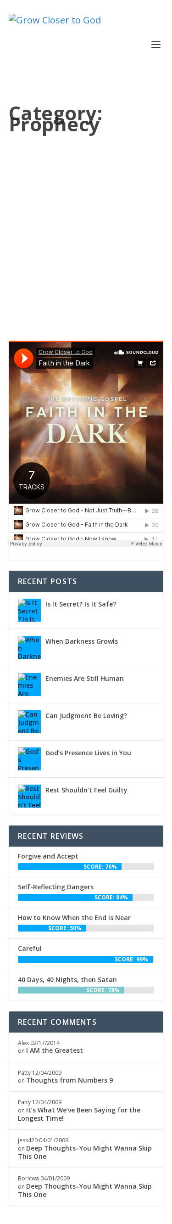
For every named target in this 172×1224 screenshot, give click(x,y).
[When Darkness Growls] (29, 647)
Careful (30, 948)
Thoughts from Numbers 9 (69, 1080)
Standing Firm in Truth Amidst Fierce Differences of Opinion (84, 192)
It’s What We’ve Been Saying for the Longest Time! (79, 1114)
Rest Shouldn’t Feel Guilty (86, 790)
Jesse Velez (40, 210)
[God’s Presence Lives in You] (29, 758)
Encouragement (38, 226)
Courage (63, 218)
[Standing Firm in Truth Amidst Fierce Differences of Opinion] (86, 161)
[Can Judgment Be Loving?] (29, 721)
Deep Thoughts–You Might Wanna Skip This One (85, 1152)
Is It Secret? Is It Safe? (80, 604)
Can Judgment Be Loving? (86, 715)
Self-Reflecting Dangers (56, 886)
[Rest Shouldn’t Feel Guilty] (29, 796)
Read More (50, 298)
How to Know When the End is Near (74, 917)
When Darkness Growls (81, 641)
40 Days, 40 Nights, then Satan (67, 979)
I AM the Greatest (54, 1050)
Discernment (93, 218)
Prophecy (57, 233)
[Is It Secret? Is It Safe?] (29, 610)
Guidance (30, 233)
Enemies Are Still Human (84, 678)
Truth (80, 233)
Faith (67, 226)
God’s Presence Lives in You (88, 752)
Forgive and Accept (48, 856)
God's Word (131, 226)
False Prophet (94, 226)
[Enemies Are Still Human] (29, 684)
